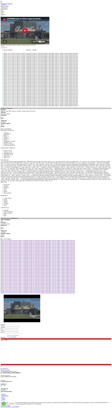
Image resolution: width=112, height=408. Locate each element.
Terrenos (3, 394)
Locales (3, 398)
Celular (2, 330)
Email (2, 332)
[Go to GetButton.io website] (3, 406)
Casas (2, 397)
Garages (3, 399)
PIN (2, 329)
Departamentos (5, 395)
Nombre (3, 326)
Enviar (2, 339)
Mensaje (3, 337)
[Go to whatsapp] (4, 404)
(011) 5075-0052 (6, 370)
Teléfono (3, 327)
